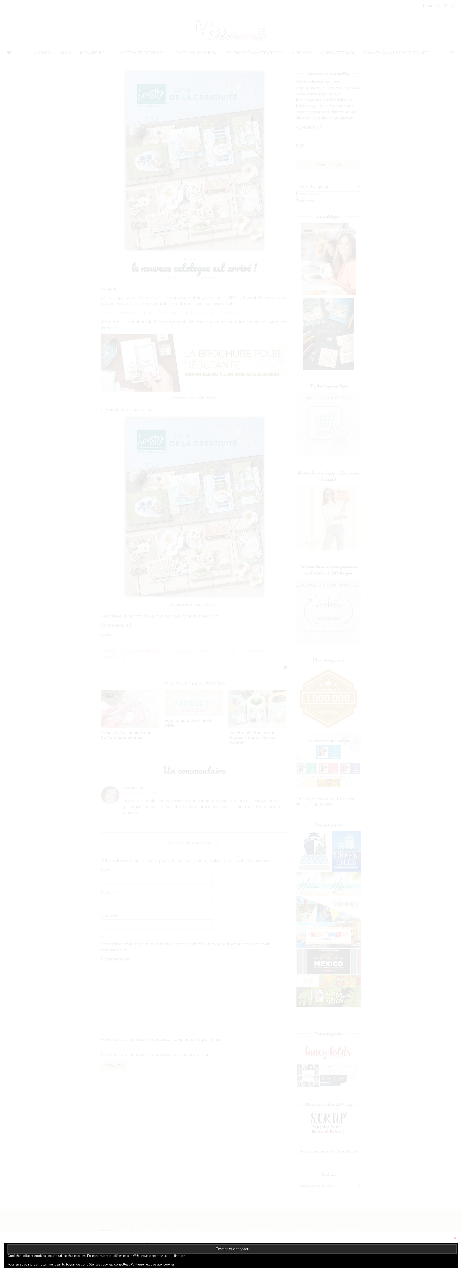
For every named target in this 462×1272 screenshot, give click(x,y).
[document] (231, 636)
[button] (455, 1238)
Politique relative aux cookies (153, 1264)
